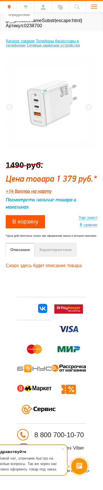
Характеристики (55, 249)
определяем (19, 15)
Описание (20, 249)
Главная (3, 40)
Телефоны (45, 41)
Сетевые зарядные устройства (53, 45)
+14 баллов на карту (29, 191)
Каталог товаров (20, 41)
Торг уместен (90, 217)
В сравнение (91, 225)
